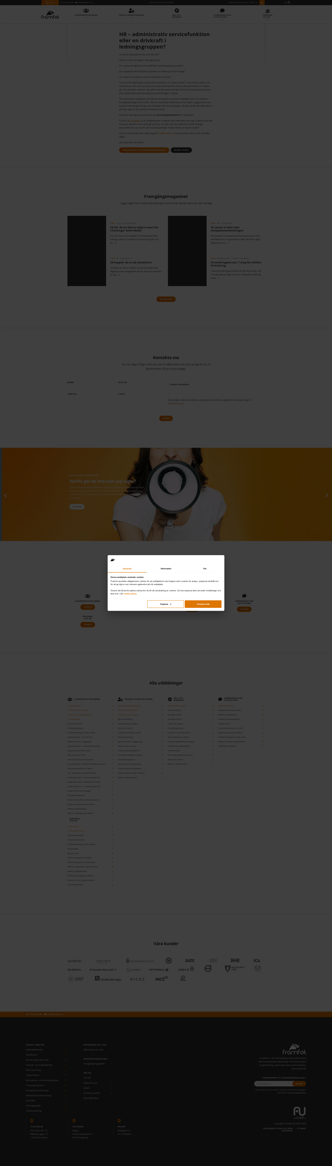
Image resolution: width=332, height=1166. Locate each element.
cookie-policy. (130, 594)
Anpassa (164, 604)
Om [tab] (204, 568)
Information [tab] (166, 568)
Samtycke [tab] (127, 568)
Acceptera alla (203, 604)
